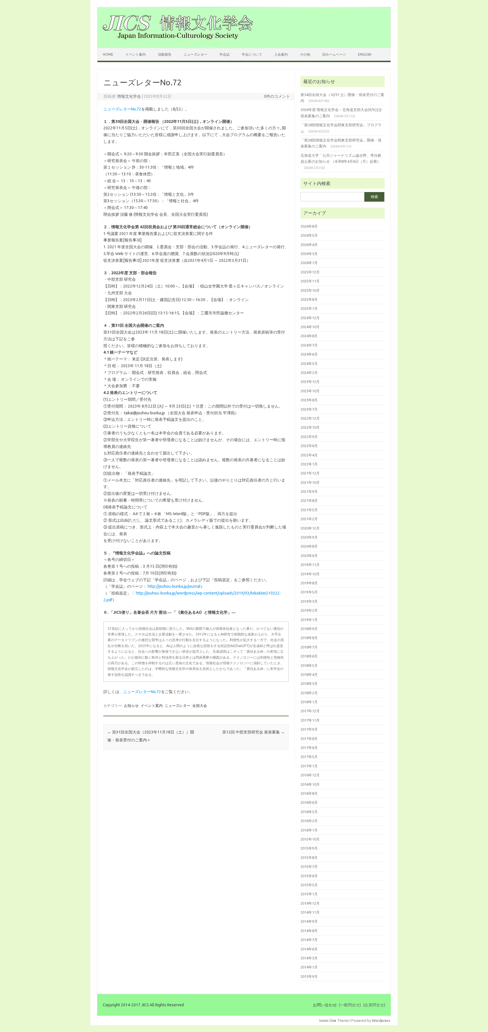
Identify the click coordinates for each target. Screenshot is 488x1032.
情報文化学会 (129, 96)
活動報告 (164, 54)
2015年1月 (309, 894)
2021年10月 (310, 482)
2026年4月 (309, 245)
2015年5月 (309, 885)
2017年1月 (309, 766)
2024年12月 (310, 318)
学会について (252, 54)
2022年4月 (309, 455)
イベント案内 (135, 54)
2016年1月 (309, 830)
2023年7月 (309, 409)
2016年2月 (309, 821)
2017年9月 (309, 729)
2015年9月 (309, 848)
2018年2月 (309, 693)
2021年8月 (309, 500)
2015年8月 (309, 857)
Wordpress (381, 1020)
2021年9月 (309, 491)
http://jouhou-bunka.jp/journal (174, 586)
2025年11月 (310, 281)
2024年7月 (309, 345)
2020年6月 (309, 556)
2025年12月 (310, 272)
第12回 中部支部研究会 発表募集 (253, 732)
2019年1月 (309, 620)
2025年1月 (309, 308)
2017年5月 (309, 757)
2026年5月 (309, 235)
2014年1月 (309, 967)
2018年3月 (309, 683)
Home (108, 54)
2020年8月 (309, 546)
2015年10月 (310, 839)
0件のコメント (277, 96)
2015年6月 (309, 876)
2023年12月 (310, 382)
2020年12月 (310, 528)
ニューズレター (195, 54)
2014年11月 (310, 912)
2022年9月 (309, 437)
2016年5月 (309, 812)
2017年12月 (310, 711)
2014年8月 (309, 931)
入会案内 (281, 54)
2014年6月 (309, 949)
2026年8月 (309, 226)
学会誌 (224, 54)
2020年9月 (309, 537)
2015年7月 (309, 866)
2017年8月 (309, 739)
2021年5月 (309, 510)
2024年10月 (310, 327)
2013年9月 (309, 976)
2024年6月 (309, 354)
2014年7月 (309, 940)
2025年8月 (309, 299)
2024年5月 (309, 363)
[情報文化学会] (178, 38)
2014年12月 (310, 903)
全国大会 (199, 705)
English (364, 54)
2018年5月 (309, 665)
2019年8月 (309, 583)
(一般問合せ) (350, 1005)
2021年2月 (309, 519)
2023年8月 (309, 400)
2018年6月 (309, 656)
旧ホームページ (334, 54)
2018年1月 (309, 702)
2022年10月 (310, 427)
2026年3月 (309, 254)
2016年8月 (309, 793)
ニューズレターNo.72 (122, 109)
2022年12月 (310, 418)
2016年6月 (309, 802)
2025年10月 (310, 290)
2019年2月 (309, 610)
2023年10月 (310, 391)
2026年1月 (309, 263)
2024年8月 (309, 336)
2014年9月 (309, 921)
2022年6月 (309, 446)
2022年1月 (309, 464)
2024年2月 (309, 373)
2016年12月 (310, 775)
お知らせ (131, 705)
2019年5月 (309, 592)
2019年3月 (309, 601)
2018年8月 (309, 638)
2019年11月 (310, 565)
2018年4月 (309, 674)
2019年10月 (310, 574)
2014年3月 (309, 958)
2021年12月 (310, 473)
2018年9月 (309, 629)
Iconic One (327, 1020)
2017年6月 (309, 748)
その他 (305, 54)
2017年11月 (310, 720)
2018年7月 (309, 647)
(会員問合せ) (374, 1005)
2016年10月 (310, 784)
